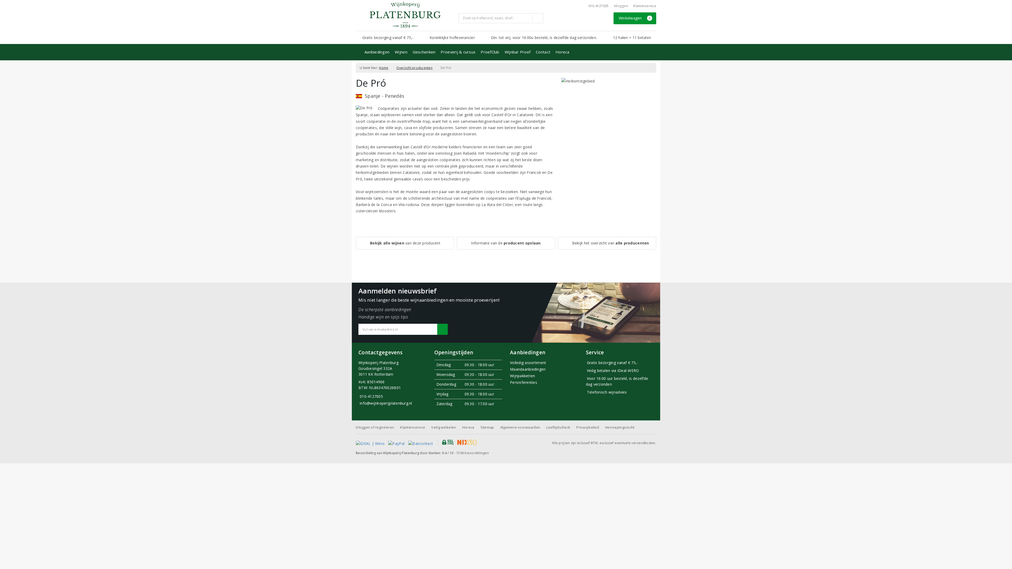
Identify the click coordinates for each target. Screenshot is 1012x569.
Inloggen (621, 6)
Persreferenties (523, 382)
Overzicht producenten (414, 68)
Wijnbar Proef (518, 52)
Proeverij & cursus (458, 52)
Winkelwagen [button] (635, 18)
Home (383, 68)
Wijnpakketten (522, 375)
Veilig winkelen (443, 427)
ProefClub (490, 52)
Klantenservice (644, 6)
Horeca (563, 52)
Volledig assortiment (528, 362)
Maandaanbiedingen (528, 369)
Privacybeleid (587, 427)
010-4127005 (598, 6)
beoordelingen (472, 453)
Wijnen (401, 52)
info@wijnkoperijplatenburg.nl (386, 403)
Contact (543, 52)
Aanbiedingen (377, 52)
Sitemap (487, 427)
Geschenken (424, 52)
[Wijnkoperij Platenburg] (405, 15)
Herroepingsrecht (619, 427)
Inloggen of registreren (375, 427)
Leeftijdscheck (558, 427)
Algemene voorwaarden (520, 427)
